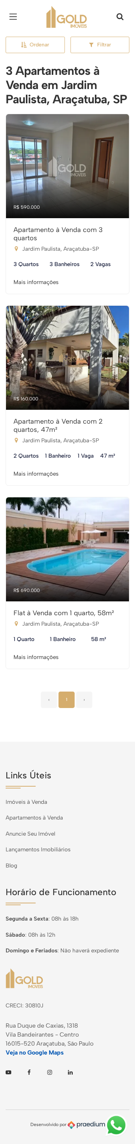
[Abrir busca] (120, 16)
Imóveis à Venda (26, 802)
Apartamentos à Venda (34, 817)
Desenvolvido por (49, 1124)
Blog (11, 865)
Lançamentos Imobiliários (38, 849)
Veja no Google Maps (35, 1052)
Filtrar (104, 45)
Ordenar (39, 45)
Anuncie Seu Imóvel (30, 833)
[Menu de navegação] (15, 16)
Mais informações (36, 282)
